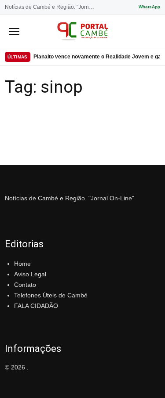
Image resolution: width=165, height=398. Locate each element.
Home (22, 263)
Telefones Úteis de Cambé (51, 295)
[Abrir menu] (14, 31)
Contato (25, 284)
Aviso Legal (30, 274)
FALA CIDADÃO (36, 305)
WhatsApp (149, 6)
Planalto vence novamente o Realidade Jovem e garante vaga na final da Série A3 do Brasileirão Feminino (96, 57)
